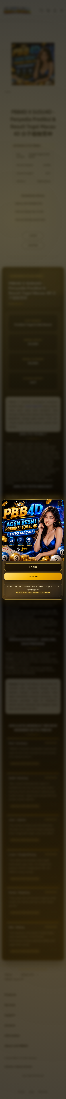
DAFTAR (33, 576)
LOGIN (33, 567)
